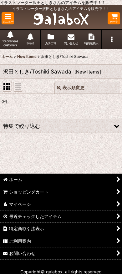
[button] (8, 18)
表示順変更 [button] (73, 87)
